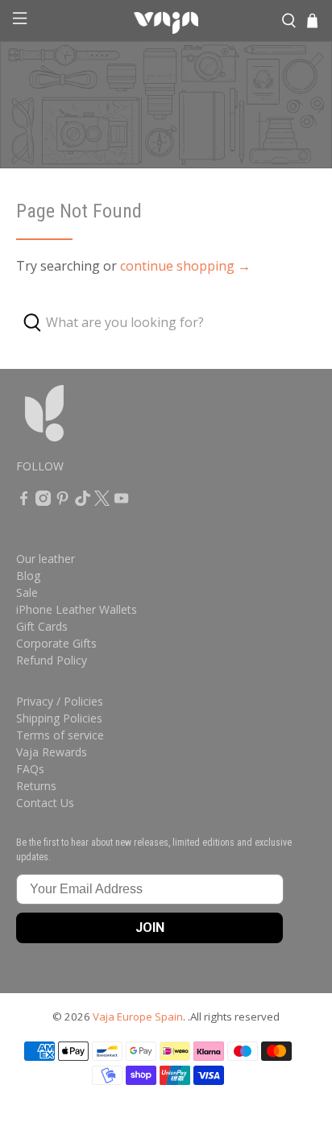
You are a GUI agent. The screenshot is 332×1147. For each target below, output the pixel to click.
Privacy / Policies (59, 701)
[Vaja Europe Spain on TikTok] (82, 501)
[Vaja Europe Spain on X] (102, 501)
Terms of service (60, 735)
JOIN (149, 927)
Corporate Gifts (56, 643)
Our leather (45, 558)
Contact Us (45, 802)
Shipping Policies (59, 718)
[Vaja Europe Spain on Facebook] (23, 501)
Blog (28, 575)
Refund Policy (51, 660)
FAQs (30, 768)
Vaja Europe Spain (138, 1016)
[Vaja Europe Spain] (166, 21)
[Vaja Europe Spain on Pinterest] (62, 501)
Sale (27, 592)
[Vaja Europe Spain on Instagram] (43, 501)
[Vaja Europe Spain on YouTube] (121, 501)
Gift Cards (42, 626)
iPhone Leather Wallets (76, 609)
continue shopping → (185, 266)
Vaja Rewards (51, 752)
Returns (36, 785)
